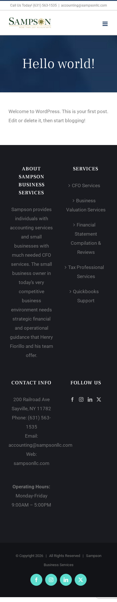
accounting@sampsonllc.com (84, 5)
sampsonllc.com (31, 463)
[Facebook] (72, 399)
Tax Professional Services (86, 271)
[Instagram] (81, 399)
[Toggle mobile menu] (105, 24)
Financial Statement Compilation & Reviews (86, 238)
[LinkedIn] (90, 399)
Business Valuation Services (86, 205)
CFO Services (86, 185)
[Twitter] (99, 399)
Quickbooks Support (86, 296)
